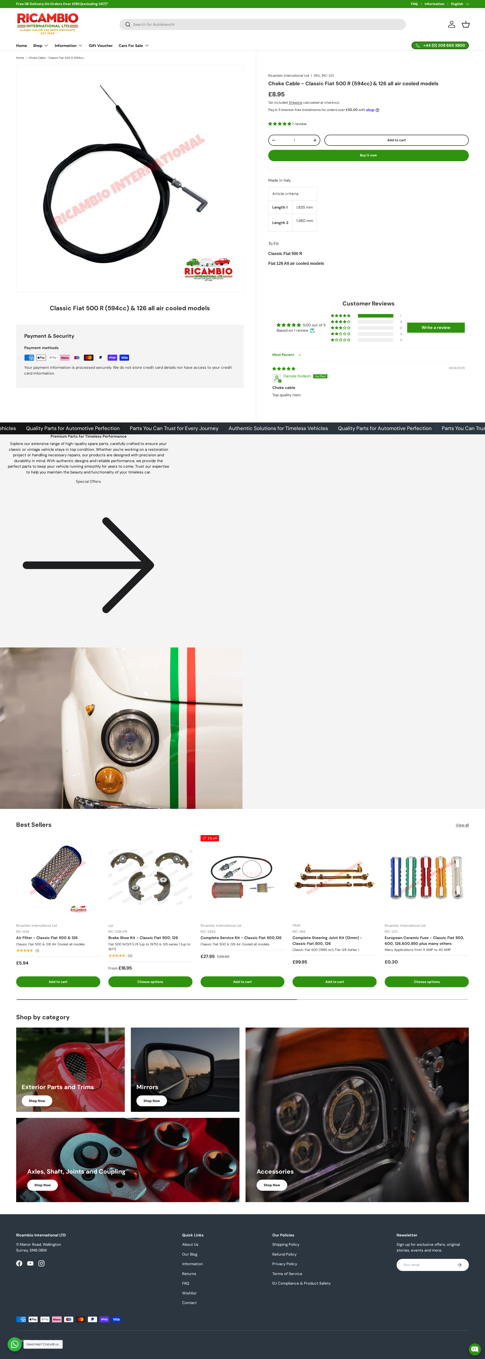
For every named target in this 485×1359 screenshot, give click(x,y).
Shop (37, 45)
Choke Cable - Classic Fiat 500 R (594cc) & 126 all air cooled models (57, 57)
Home (21, 45)
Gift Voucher (101, 45)
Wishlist (189, 1293)
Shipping (295, 102)
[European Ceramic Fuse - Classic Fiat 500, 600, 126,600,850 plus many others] (427, 877)
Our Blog (189, 1254)
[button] (465, 24)
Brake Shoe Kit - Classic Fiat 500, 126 (143, 937)
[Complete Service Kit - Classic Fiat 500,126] (243, 877)
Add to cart (396, 140)
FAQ (414, 4)
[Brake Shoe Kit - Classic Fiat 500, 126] (150, 877)
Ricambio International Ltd (288, 75)
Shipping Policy (285, 1244)
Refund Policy (284, 1254)
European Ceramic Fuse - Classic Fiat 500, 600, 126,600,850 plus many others (424, 940)
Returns (189, 1273)
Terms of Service (287, 1273)
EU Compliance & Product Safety (301, 1283)
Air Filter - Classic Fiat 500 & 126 (47, 937)
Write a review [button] (436, 327)
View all (462, 825)
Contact (189, 1302)
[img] (283, 368)
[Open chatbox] (475, 1349)
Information (434, 4)
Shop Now (37, 1101)
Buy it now (368, 155)
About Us (190, 1244)
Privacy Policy (284, 1263)
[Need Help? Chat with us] (15, 1344)
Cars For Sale (131, 45)
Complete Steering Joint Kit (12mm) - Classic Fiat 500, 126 (327, 940)
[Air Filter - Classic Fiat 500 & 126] (58, 877)
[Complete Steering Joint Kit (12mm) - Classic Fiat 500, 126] (335, 877)
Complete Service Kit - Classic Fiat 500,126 (241, 937)
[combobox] (262, 24)
